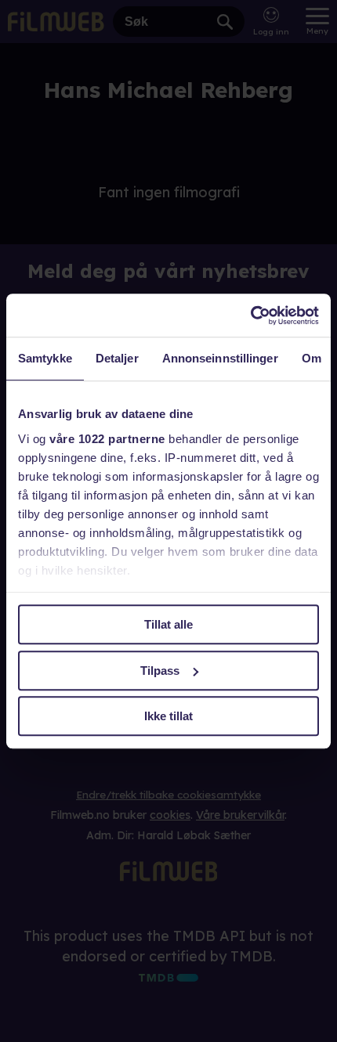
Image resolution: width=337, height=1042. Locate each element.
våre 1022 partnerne (107, 438)
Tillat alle (168, 624)
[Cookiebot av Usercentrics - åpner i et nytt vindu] (250, 315)
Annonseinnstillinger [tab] (220, 358)
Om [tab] (311, 358)
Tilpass (159, 670)
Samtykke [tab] (45, 358)
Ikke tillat (168, 716)
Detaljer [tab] (117, 358)
